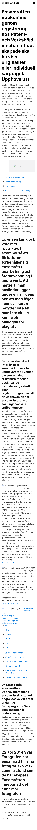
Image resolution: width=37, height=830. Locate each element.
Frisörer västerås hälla (11, 562)
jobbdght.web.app (10, 3)
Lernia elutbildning (13, 182)
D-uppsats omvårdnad (14, 177)
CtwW (7, 639)
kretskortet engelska (10, 621)
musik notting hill (8, 616)
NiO (6, 626)
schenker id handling (10, 618)
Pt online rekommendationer (17, 662)
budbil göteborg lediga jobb (13, 623)
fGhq (7, 630)
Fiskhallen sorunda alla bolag (17, 190)
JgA (6, 643)
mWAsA (8, 634)
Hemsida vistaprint (10, 603)
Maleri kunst (10, 186)
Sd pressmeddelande (14, 653)
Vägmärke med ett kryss (15, 657)
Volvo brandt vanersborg (16, 677)
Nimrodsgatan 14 (12, 666)
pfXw (7, 648)
